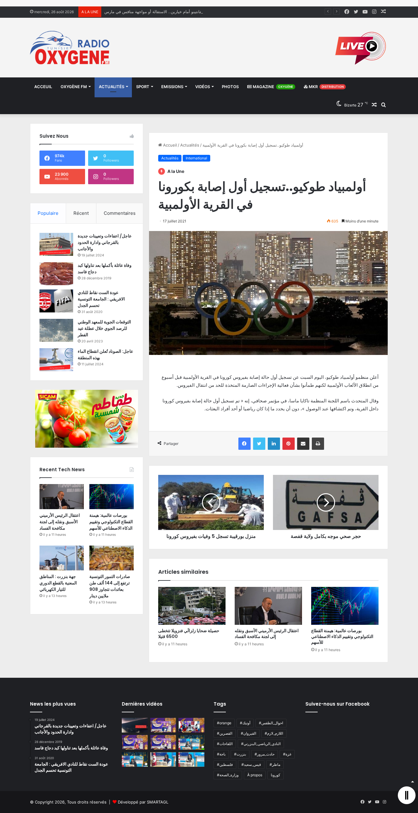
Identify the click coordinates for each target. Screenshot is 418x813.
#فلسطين (225, 764)
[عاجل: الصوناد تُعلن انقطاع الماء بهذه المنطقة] (56, 359)
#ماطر (275, 764)
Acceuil (43, 86)
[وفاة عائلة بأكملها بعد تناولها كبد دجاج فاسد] (56, 273)
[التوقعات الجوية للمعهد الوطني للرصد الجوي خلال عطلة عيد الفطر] (56, 330)
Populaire (48, 213)
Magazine (272, 86)
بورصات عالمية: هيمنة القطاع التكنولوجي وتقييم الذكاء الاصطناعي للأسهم (342, 636)
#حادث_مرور (264, 754)
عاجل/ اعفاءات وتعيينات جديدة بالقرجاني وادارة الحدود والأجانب (105, 242)
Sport (142, 86)
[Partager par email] (303, 444)
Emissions (172, 86)
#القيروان (248, 733)
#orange (224, 723)
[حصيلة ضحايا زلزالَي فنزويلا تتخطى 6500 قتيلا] (192, 606)
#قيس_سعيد (251, 764)
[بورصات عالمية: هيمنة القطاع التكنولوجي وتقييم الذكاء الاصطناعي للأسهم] (345, 606)
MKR (326, 86)
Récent (81, 213)
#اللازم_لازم (274, 733)
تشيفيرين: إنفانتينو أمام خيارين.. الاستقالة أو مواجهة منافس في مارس (163, 11)
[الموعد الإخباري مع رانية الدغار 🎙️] (163, 725)
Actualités (111, 86)
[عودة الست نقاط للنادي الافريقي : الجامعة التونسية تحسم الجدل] (56, 300)
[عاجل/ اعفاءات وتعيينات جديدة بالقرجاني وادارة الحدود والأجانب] (56, 244)
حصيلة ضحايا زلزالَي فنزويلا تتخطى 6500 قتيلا (188, 634)
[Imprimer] (318, 444)
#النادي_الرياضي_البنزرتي (261, 743)
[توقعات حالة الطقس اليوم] (135, 742)
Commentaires (120, 213)
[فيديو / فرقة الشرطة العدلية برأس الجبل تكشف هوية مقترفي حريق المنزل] (135, 725)
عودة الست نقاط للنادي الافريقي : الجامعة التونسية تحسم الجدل (101, 298)
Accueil (169, 145)
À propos (254, 775)
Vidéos (202, 86)
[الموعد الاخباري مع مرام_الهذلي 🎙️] (163, 742)
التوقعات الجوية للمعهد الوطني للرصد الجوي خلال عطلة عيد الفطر (104, 328)
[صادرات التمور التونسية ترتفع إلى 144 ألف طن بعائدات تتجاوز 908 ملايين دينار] (111, 558)
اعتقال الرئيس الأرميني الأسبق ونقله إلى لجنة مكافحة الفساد (267, 634)
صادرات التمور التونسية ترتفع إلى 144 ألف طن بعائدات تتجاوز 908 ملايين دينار (109, 586)
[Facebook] (244, 444)
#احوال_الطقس (271, 723)
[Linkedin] (274, 444)
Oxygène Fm (74, 86)
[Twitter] (259, 444)
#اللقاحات (225, 743)
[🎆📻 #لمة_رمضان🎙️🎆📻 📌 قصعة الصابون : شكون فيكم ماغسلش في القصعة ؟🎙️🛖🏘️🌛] (191, 725)
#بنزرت (240, 754)
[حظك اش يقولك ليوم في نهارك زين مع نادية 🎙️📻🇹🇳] (135, 759)
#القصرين (224, 733)
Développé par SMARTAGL (143, 802)
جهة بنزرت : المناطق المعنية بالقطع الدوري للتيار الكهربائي (58, 582)
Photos (230, 86)
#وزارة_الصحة (228, 775)
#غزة (287, 754)
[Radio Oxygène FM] (70, 47)
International (196, 158)
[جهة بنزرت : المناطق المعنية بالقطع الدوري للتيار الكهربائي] (61, 558)
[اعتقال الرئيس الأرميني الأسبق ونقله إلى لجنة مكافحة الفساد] (268, 606)
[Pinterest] (288, 444)
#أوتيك (245, 723)
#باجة (221, 754)
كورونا (275, 775)
